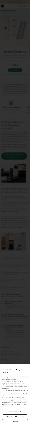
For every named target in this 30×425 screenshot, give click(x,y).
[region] (15, 394)
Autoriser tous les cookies (15, 416)
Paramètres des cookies (15, 412)
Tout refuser (15, 421)
